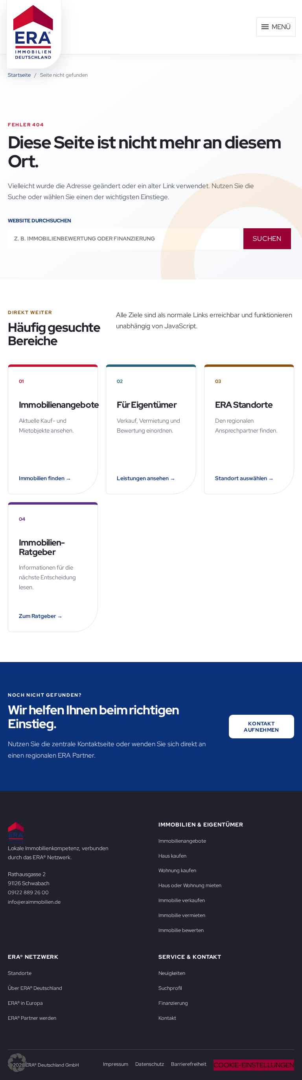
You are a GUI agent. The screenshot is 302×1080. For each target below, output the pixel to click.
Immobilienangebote (182, 840)
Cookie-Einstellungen (254, 1065)
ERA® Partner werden (32, 1017)
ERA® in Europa (25, 1002)
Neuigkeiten (171, 972)
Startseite (19, 75)
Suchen (267, 238)
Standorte (19, 972)
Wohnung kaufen (177, 870)
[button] (17, 1062)
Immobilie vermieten (181, 915)
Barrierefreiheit (188, 1063)
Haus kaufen (172, 855)
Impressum (115, 1063)
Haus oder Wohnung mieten (189, 885)
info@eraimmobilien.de (34, 901)
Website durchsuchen (39, 220)
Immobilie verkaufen (181, 900)
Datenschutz (149, 1063)
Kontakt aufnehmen (261, 726)
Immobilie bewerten (181, 930)
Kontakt (167, 1017)
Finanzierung (173, 1002)
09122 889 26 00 (28, 892)
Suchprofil (170, 987)
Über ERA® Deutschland (35, 987)
